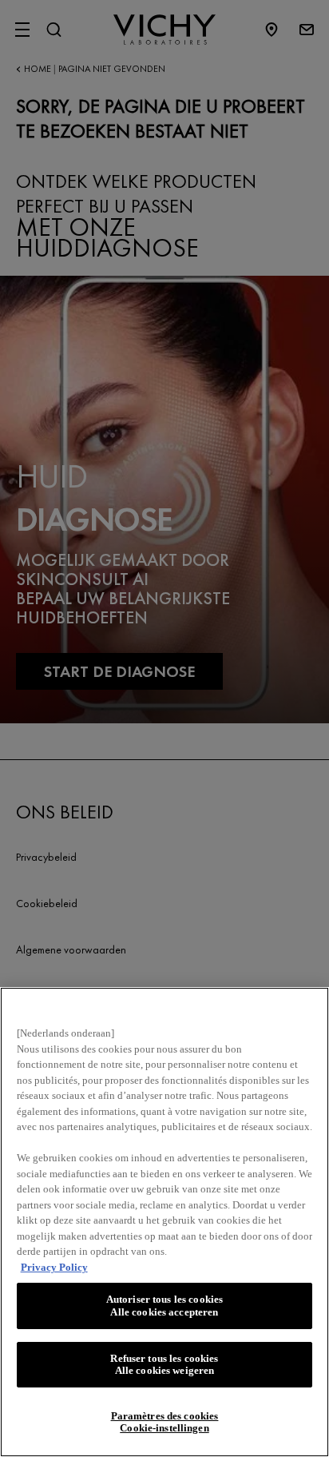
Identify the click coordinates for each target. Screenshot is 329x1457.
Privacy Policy (54, 1267)
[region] (164, 1222)
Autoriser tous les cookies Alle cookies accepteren (164, 1305)
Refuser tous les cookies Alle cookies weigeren (164, 1364)
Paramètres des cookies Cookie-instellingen (165, 1422)
